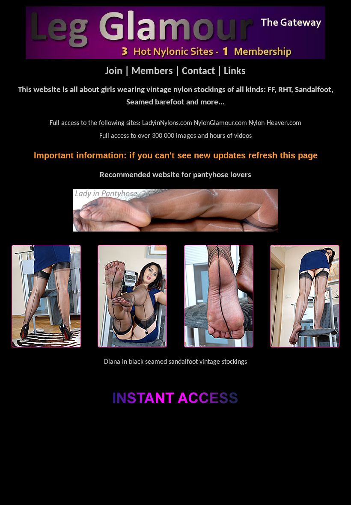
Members (152, 71)
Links (235, 71)
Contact (198, 71)
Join (113, 71)
